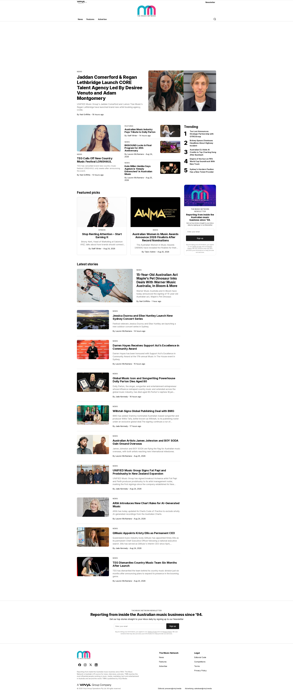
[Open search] (214, 19)
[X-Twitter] (90, 665)
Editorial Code (200, 657)
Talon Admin (150, 252)
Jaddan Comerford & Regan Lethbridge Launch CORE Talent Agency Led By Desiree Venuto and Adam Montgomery (109, 87)
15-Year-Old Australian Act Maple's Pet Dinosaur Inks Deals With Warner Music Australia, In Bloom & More (157, 280)
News (80, 19)
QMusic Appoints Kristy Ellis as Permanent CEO (144, 533)
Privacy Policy (167, 632)
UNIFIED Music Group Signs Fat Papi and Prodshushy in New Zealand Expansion (139, 472)
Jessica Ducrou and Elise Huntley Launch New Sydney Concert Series (143, 317)
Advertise (102, 19)
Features (90, 19)
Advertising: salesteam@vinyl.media (198, 688)
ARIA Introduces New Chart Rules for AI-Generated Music (146, 504)
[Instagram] (85, 665)
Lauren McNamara (135, 154)
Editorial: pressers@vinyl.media (169, 688)
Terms (197, 666)
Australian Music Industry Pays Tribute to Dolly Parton (140, 130)
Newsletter (210, 2)
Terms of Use (196, 246)
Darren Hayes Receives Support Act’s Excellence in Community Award (146, 347)
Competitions (199, 662)
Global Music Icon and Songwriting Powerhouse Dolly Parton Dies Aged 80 (144, 380)
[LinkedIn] (96, 665)
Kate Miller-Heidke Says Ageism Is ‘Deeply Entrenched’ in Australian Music (138, 170)
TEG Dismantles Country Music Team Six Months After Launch (145, 564)
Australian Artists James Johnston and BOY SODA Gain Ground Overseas (145, 442)
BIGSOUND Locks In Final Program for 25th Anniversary (138, 148)
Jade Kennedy (121, 396)
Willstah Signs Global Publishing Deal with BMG (143, 411)
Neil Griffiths (85, 114)
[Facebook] (79, 665)
